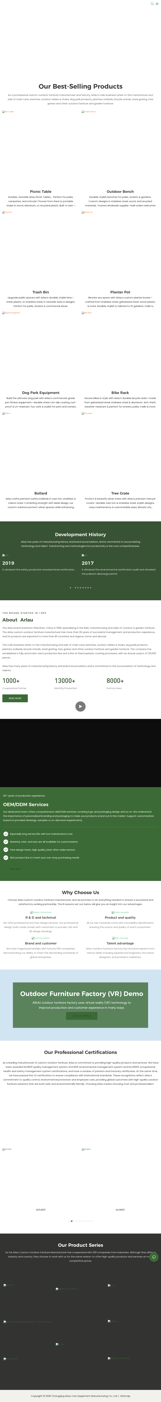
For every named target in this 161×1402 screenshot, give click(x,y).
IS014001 (40, 1209)
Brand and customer (41, 943)
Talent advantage (120, 943)
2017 (88, 563)
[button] (70, 587)
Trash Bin (41, 292)
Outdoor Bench (120, 192)
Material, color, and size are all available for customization (44, 841)
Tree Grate (120, 493)
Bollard (40, 493)
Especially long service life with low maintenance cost (41, 834)
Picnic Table (40, 192)
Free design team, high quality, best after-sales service (42, 849)
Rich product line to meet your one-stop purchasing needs (44, 857)
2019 (8, 563)
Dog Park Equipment (40, 393)
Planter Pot (120, 292)
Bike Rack (120, 393)
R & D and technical (40, 917)
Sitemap (125, 1396)
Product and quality (120, 917)
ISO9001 (120, 1209)
